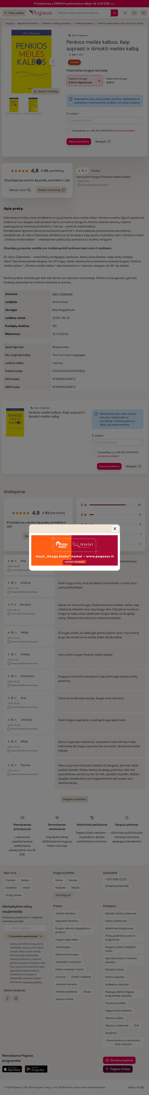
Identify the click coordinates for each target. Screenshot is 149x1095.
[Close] (115, 529)
